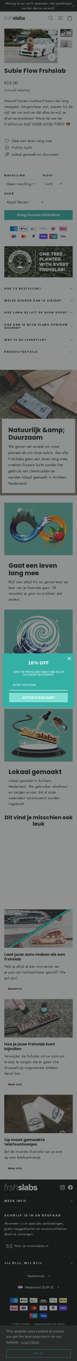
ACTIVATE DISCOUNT (38, 697)
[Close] (69, 658)
